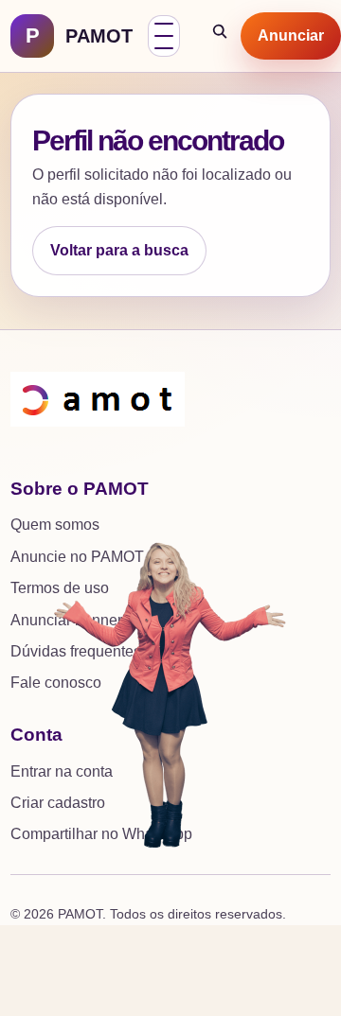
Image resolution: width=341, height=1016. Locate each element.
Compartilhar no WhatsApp (101, 834)
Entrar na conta (61, 771)
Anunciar (291, 35)
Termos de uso (59, 588)
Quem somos (54, 525)
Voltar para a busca (119, 250)
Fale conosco (55, 682)
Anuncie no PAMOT (77, 557)
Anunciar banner (66, 620)
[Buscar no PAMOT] (220, 36)
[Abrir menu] (164, 36)
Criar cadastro (57, 803)
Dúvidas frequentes (75, 651)
